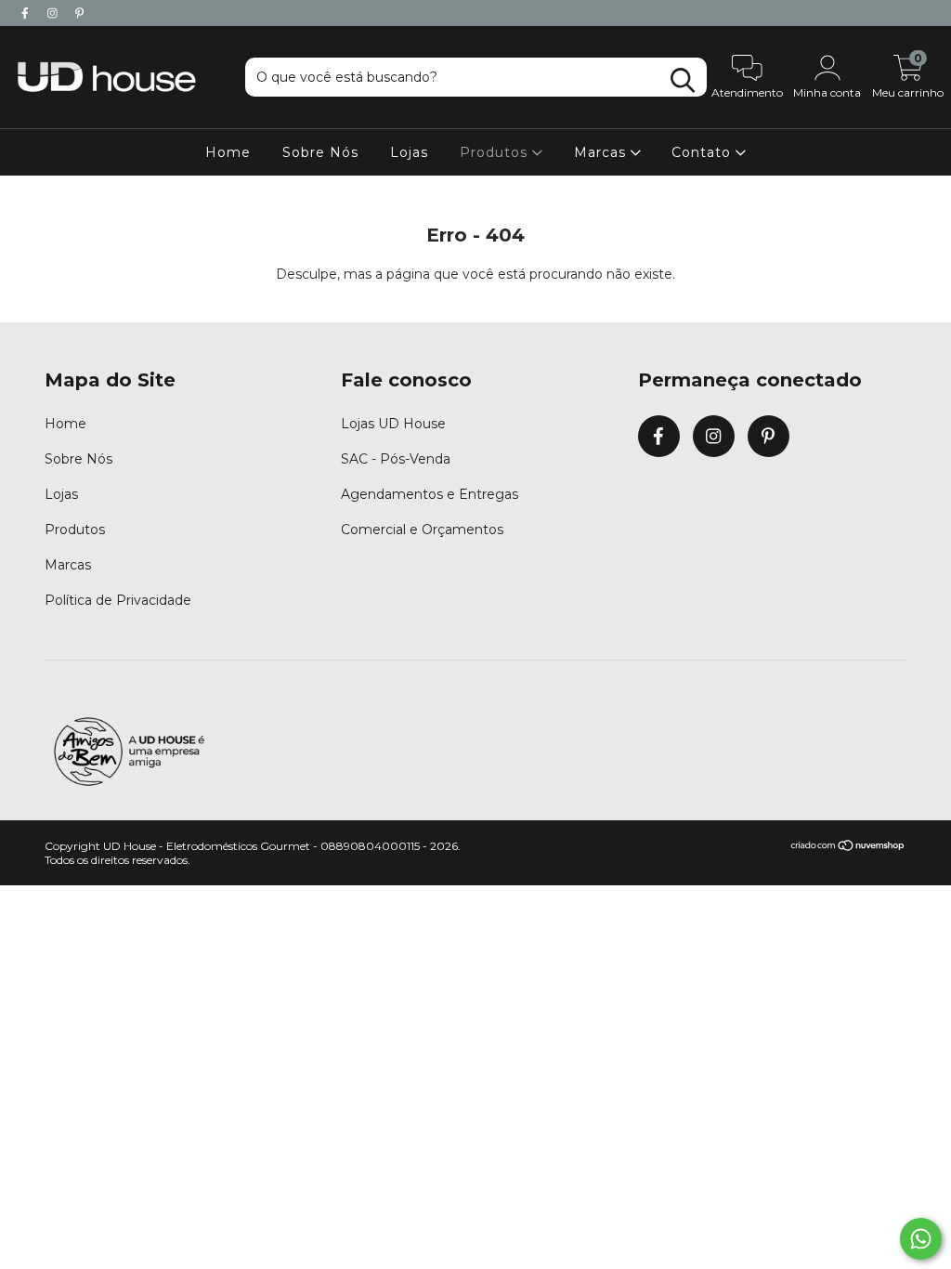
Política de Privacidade (118, 600)
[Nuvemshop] (848, 848)
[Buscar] (682, 80)
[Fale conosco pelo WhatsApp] (921, 1239)
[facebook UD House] (27, 13)
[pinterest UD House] (79, 13)
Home (228, 152)
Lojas (409, 152)
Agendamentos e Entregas (429, 494)
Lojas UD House (393, 423)
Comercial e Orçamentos (422, 529)
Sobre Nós (320, 152)
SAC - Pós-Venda (395, 459)
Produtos (496, 152)
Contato (703, 152)
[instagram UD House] (54, 13)
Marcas (602, 152)
